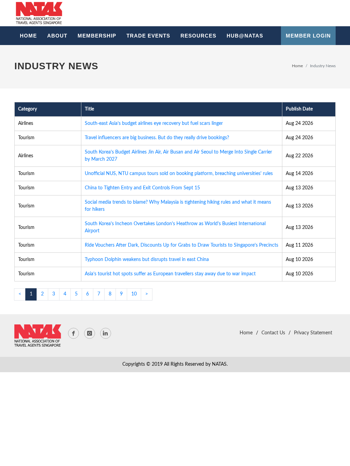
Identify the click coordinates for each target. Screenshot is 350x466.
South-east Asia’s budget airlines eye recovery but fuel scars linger (154, 123)
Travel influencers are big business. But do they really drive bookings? (157, 137)
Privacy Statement (313, 333)
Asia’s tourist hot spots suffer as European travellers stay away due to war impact (170, 274)
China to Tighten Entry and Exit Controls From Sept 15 (142, 188)
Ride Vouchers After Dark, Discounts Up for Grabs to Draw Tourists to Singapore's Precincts (181, 245)
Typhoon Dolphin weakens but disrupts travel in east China (147, 259)
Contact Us (273, 333)
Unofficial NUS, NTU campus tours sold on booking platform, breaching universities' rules (179, 173)
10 (134, 294)
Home (297, 66)
